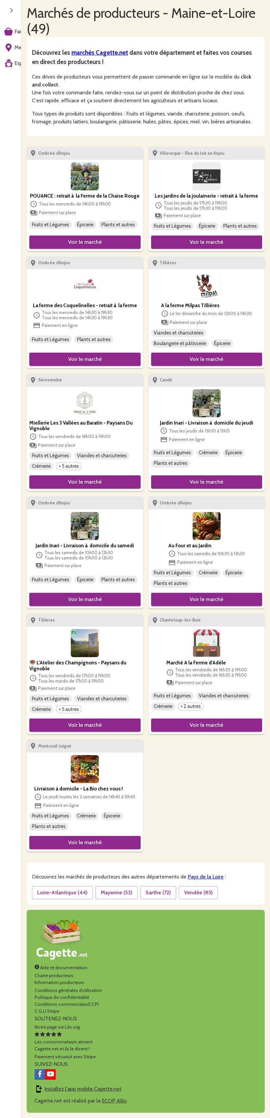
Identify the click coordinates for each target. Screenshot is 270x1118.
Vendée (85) (198, 892)
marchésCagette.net (99, 52)
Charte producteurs (54, 975)
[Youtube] (50, 1074)
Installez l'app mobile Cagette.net (83, 1089)
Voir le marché (85, 242)
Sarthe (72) (158, 892)
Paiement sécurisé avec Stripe (65, 1057)
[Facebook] (40, 1074)
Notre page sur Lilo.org (57, 1027)
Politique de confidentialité (62, 997)
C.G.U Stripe (47, 1011)
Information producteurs (59, 982)
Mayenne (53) (116, 892)
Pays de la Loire (206, 877)
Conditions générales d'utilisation (68, 990)
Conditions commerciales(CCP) (67, 1004)
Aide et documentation (63, 968)
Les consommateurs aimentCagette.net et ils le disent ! (64, 1045)
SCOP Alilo (114, 1101)
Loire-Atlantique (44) (62, 892)
